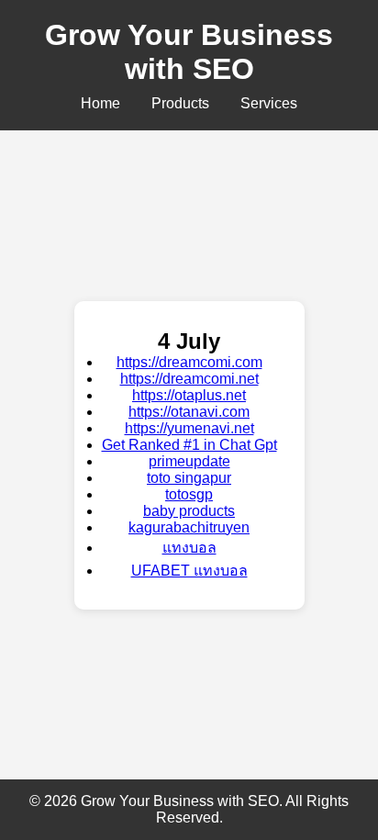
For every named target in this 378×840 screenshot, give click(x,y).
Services (268, 103)
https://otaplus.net (189, 395)
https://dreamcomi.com (189, 362)
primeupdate (189, 461)
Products (180, 103)
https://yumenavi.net (189, 428)
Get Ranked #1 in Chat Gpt (189, 445)
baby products (189, 511)
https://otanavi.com (189, 412)
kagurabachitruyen (189, 527)
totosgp (189, 494)
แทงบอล (189, 547)
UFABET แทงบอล (189, 570)
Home (100, 103)
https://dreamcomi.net (189, 378)
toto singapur (189, 478)
